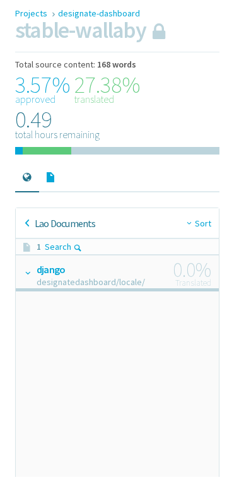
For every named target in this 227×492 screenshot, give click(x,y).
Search (58, 246)
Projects (32, 13)
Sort (203, 223)
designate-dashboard (99, 13)
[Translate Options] (27, 272)
